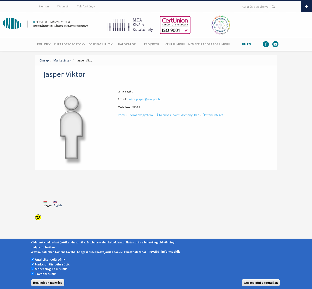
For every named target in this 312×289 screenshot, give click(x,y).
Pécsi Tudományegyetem (135, 115)
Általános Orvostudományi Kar (178, 115)
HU (244, 44)
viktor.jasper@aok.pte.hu (145, 99)
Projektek (151, 44)
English (57, 205)
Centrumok (174, 44)
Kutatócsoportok (68, 44)
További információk (164, 252)
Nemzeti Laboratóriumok (208, 44)
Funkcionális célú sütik (52, 264)
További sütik (45, 274)
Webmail (63, 6)
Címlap (44, 60)
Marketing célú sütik (51, 269)
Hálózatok (127, 44)
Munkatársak (62, 60)
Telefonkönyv (86, 6)
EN (249, 44)
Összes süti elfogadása (261, 282)
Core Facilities (100, 44)
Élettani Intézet (212, 115)
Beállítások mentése (47, 282)
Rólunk (43, 44)
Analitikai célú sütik (50, 259)
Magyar (48, 205)
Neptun (44, 6)
